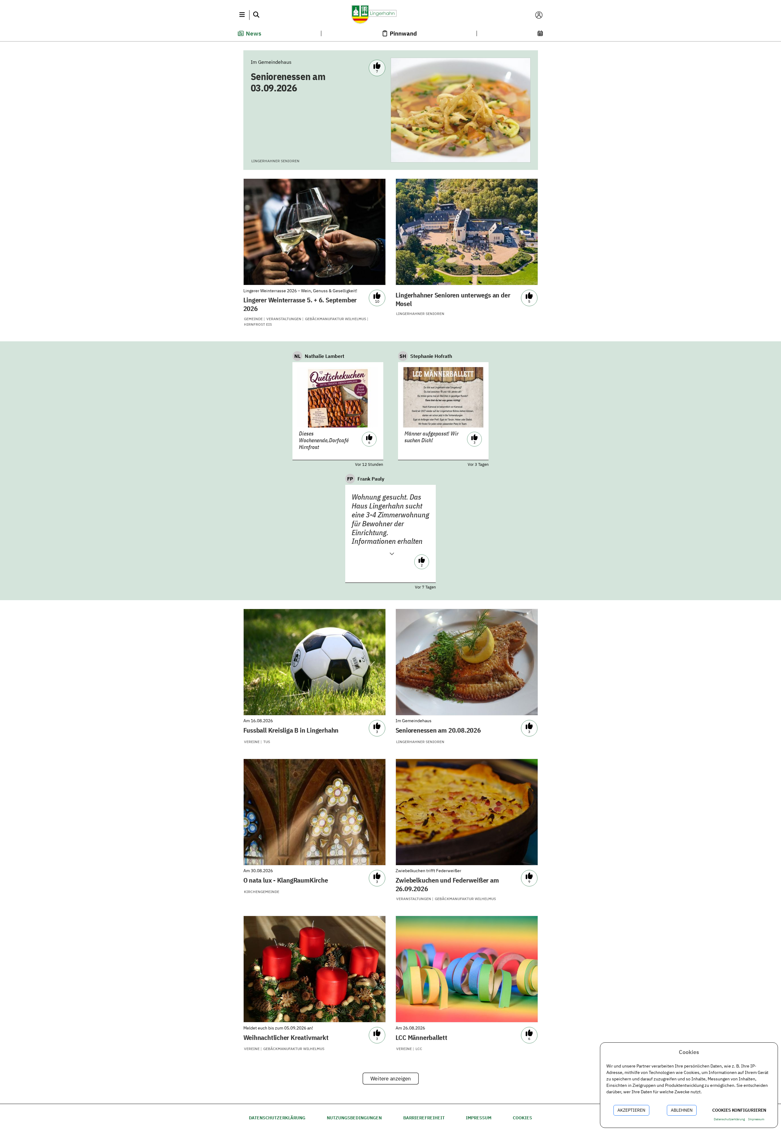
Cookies (522, 1118)
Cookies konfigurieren (739, 1110)
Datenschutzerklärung (277, 1118)
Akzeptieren (631, 1110)
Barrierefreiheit (424, 1118)
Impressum (478, 1118)
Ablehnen (682, 1110)
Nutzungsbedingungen (354, 1118)
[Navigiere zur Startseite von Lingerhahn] (390, 15)
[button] (242, 15)
